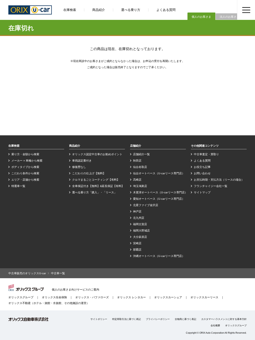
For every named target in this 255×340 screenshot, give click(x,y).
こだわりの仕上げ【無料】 (89, 173)
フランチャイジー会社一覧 (210, 186)
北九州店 (138, 217)
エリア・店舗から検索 (25, 179)
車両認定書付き (82, 160)
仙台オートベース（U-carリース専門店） (159, 173)
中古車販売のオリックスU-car (27, 273)
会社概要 (215, 325)
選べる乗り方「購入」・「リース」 (94, 192)
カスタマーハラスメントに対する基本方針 (224, 319)
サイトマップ (202, 192)
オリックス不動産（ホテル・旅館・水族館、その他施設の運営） (48, 303)
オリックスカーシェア (168, 297)
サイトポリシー (98, 319)
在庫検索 (69, 10)
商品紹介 (98, 10)
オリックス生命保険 (54, 297)
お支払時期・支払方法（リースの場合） (219, 179)
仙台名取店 (140, 167)
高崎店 (137, 179)
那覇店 (137, 249)
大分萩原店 (140, 236)
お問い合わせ (202, 173)
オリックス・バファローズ (92, 297)
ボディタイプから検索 (25, 167)
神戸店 (137, 211)
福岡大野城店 (141, 230)
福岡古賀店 (140, 224)
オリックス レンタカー (131, 297)
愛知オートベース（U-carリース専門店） (159, 198)
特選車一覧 (18, 186)
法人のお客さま (229, 16)
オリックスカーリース (204, 297)
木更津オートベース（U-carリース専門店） (160, 192)
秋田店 (137, 160)
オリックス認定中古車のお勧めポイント (97, 154)
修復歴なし (79, 167)
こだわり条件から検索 (25, 173)
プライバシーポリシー (158, 319)
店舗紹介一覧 (141, 154)
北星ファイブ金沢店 (145, 205)
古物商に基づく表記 (185, 319)
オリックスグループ (20, 297)
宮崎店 (137, 243)
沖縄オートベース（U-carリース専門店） (159, 256)
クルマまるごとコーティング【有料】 (96, 179)
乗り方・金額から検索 (25, 154)
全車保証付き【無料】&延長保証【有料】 (98, 186)
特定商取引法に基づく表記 (126, 319)
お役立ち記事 (202, 167)
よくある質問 (166, 10)
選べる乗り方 (130, 10)
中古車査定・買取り (206, 154)
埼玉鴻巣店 (140, 186)
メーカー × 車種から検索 (26, 160)
